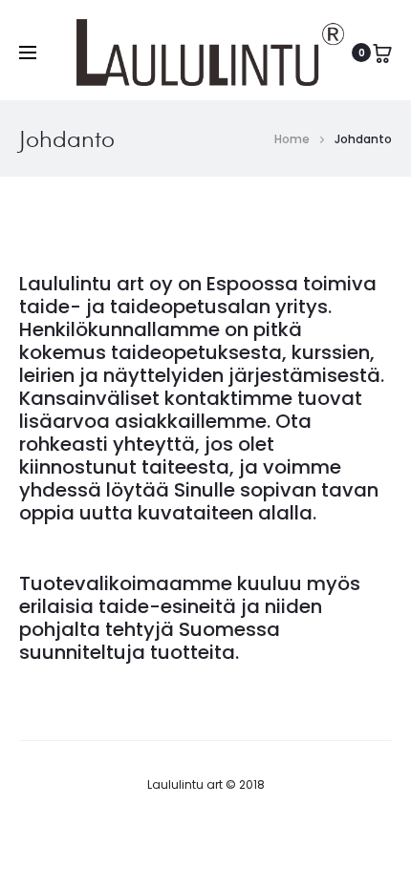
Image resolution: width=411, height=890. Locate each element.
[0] (382, 52)
